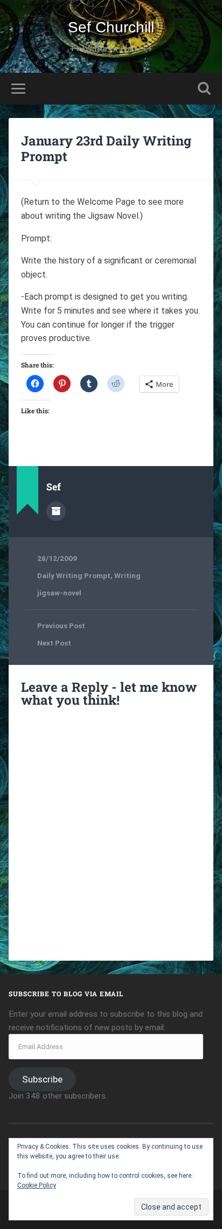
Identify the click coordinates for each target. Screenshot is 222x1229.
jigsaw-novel (59, 592)
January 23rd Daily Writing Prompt (106, 148)
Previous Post (61, 625)
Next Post (54, 642)
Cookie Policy (36, 1185)
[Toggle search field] (204, 89)
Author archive (56, 511)
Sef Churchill (111, 27)
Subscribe (42, 1079)
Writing (127, 575)
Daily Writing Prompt (73, 575)
